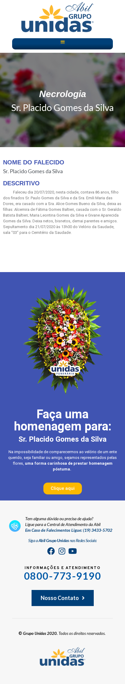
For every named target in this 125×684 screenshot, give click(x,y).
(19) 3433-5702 (97, 530)
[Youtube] (72, 550)
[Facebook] (51, 550)
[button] (62, 41)
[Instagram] (61, 550)
